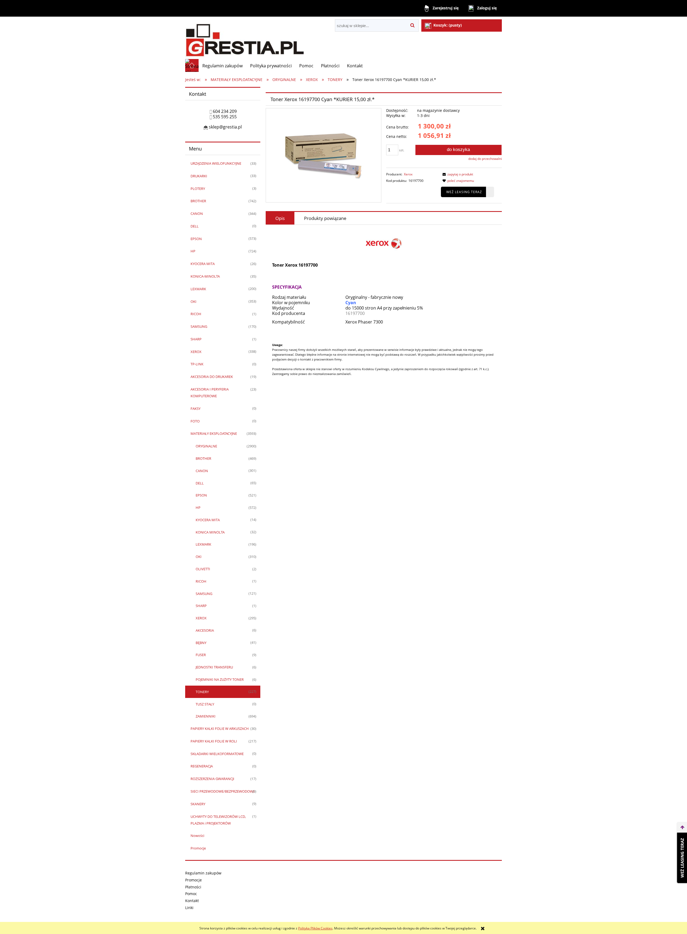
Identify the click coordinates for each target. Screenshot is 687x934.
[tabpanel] (383, 312)
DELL (195, 226)
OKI (193, 301)
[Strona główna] (244, 37)
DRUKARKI (199, 176)
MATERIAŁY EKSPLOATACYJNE (214, 433)
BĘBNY (201, 642)
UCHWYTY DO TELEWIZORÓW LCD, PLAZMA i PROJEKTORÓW (218, 820)
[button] (457, 174)
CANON (197, 213)
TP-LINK (197, 364)
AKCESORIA (205, 630)
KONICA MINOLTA (210, 532)
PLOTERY (198, 188)
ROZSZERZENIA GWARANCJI (212, 778)
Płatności (193, 886)
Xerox (408, 174)
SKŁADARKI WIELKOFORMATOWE (217, 753)
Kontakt (192, 900)
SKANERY (198, 803)
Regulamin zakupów (203, 873)
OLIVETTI (203, 569)
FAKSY (195, 408)
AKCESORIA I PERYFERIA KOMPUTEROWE (210, 392)
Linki (189, 907)
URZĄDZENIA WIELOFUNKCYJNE (216, 163)
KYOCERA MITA (203, 263)
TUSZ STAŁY (205, 704)
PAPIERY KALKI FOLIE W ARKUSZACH (220, 728)
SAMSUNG (199, 326)
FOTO (195, 421)
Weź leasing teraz (464, 192)
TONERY (202, 691)
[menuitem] (222, 65)
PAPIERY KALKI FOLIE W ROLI (214, 741)
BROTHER (198, 200)
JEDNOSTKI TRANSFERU (214, 667)
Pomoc (191, 893)
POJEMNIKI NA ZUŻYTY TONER (220, 679)
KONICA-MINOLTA (205, 276)
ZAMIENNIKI (205, 716)
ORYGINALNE (206, 446)
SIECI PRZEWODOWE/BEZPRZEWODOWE (223, 791)
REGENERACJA (202, 766)
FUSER (201, 654)
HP (193, 251)
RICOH (196, 313)
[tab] (280, 218)
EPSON (196, 238)
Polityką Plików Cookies (315, 928)
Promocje (198, 848)
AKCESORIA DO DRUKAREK (212, 376)
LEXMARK (198, 288)
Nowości (197, 835)
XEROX (196, 351)
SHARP (196, 339)
